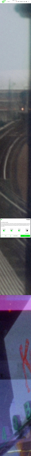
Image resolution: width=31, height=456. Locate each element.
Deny (5, 235)
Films (18, 1)
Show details (27, 233)
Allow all (25, 235)
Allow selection (15, 235)
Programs (21, 1)
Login (24, 1)
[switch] (12, 230)
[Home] (4, 1)
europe (16, 0)
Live (16, 1)
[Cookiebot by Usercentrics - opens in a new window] (27, 219)
